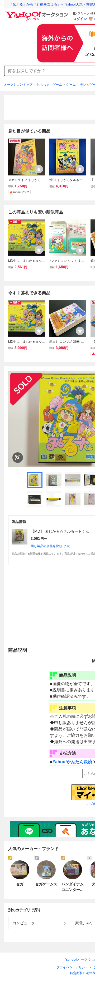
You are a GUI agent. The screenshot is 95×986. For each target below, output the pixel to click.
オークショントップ (18, 84)
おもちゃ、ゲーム (49, 84)
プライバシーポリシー (72, 967)
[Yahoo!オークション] (37, 12)
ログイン (80, 19)
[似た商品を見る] (17, 457)
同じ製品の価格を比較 (51, 546)
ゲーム (71, 84)
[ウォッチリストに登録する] (39, 169)
